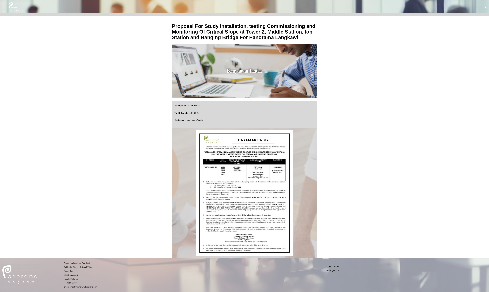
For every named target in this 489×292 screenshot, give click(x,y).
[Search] (485, 7)
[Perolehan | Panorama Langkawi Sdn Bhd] (16, 6)
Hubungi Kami (332, 270)
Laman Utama (332, 266)
